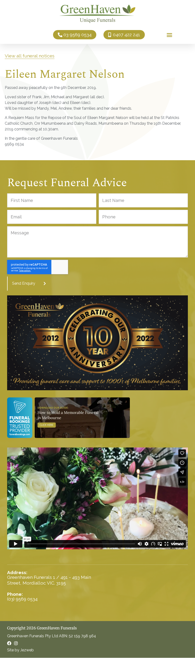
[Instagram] (16, 643)
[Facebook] (9, 643)
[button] (169, 34)
